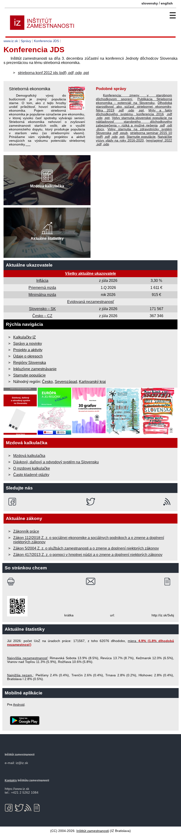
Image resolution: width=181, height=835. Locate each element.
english (167, 3)
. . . (28, 144)
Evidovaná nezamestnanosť (90, 302)
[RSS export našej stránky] (168, 501)
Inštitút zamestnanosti (92, 831)
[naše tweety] (90, 501)
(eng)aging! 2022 (159, 140)
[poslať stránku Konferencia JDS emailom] (90, 581)
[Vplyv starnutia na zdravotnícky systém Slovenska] (157, 433)
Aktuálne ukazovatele (29, 265)
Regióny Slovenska (29, 363)
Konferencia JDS (46, 41)
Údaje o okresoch (28, 356)
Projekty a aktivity (27, 350)
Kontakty (11, 780)
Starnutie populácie (141, 136)
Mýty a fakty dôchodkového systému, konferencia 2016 (134, 112)
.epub (123, 133)
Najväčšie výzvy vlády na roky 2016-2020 (134, 138)
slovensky (149, 3)
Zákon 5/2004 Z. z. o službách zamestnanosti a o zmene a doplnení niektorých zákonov (86, 548)
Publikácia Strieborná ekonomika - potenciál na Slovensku (134, 101)
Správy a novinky (27, 344)
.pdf (70, 73)
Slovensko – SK (42, 309)
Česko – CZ (42, 316)
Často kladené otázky (31, 475)
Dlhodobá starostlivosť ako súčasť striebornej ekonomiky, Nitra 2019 (134, 106)
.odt (169, 125)
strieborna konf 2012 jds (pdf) (42, 73)
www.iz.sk (11, 41)
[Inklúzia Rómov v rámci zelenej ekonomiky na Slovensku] (123, 433)
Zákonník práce (26, 531)
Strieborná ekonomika (29, 89)
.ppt (86, 73)
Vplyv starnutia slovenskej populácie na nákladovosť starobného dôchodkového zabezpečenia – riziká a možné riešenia (134, 121)
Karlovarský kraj (92, 382)
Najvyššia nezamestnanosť (27, 658)
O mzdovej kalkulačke (31, 468)
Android (19, 704)
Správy (26, 41)
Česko (47, 382)
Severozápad (66, 382)
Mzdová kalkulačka (29, 456)
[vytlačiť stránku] (11, 581)
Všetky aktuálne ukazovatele (90, 274)
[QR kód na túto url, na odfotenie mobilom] (17, 615)
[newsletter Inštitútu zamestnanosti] (169, 581)
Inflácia (42, 281)
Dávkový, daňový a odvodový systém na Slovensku (56, 462)
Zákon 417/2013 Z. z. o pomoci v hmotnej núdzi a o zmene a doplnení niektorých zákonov (87, 555)
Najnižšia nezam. (20, 675)
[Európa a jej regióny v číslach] (54, 433)
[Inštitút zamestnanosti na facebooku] (13, 501)
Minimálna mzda (42, 295)
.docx (100, 129)
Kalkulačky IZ (24, 337)
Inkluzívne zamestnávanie (35, 369)
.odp (78, 73)
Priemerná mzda (42, 288)
